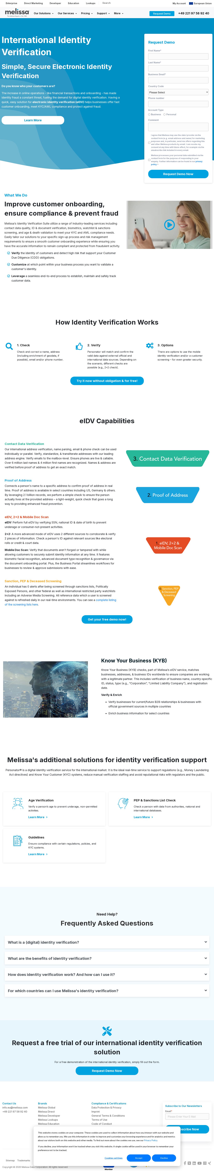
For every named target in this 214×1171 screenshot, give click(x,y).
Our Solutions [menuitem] (42, 13)
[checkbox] (178, 115)
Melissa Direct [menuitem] (46, 1111)
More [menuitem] (117, 13)
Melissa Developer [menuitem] (49, 1115)
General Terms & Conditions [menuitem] (108, 1115)
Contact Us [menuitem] (9, 1103)
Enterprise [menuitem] (11, 3)
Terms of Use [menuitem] (99, 1119)
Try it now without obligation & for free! (107, 381)
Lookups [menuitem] (90, 3)
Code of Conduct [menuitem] (101, 1123)
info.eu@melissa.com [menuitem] (15, 1107)
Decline (164, 1158)
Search (106, 3)
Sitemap (10, 1160)
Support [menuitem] (102, 13)
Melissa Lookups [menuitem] (48, 1119)
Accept (138, 1158)
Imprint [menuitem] (95, 1111)
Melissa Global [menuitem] (46, 1107)
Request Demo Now (107, 1071)
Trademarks (23, 1160)
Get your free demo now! (107, 619)
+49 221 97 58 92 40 (193, 13)
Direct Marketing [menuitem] (33, 3)
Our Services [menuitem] (66, 13)
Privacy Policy (150, 1140)
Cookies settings (114, 1158)
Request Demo (162, 13)
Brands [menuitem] (42, 1103)
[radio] (156, 115)
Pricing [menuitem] (85, 13)
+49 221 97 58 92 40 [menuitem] (14, 1111)
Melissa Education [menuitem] (48, 1123)
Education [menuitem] (73, 3)
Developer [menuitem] (55, 3)
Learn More (33, 120)
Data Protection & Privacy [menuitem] (106, 1107)
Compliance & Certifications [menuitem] (108, 1103)
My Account (179, 3)
